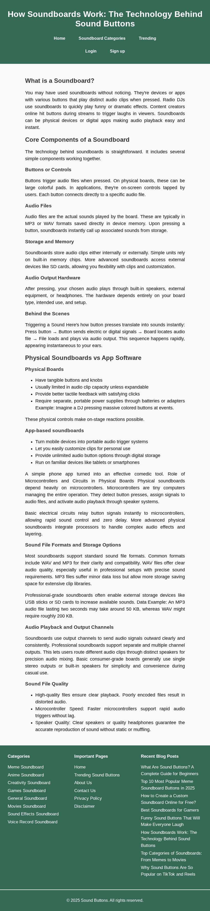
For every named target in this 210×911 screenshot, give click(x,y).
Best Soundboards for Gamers (170, 810)
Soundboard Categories (102, 38)
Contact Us (85, 790)
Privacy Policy (88, 798)
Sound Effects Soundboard (33, 814)
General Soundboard (27, 798)
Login (91, 51)
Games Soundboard (27, 790)
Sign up (117, 51)
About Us (83, 782)
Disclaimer (84, 806)
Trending (147, 38)
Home (59, 38)
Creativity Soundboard (29, 782)
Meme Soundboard (26, 767)
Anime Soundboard (26, 775)
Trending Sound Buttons (97, 775)
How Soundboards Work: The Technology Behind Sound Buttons (169, 839)
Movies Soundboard (27, 806)
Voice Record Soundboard (32, 821)
